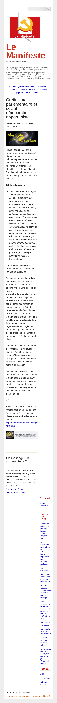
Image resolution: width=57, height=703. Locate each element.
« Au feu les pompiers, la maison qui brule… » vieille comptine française (44, 531)
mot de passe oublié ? (17, 492)
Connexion (11, 489)
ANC (42, 674)
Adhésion (37, 93)
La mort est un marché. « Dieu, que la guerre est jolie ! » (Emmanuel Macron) (45, 656)
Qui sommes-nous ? (26, 87)
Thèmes (13, 90)
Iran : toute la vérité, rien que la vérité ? (45, 631)
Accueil (12, 87)
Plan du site (11, 696)
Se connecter (25, 696)
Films (28, 93)
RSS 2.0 (46, 696)
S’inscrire (22, 489)
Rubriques (42, 87)
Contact (36, 696)
